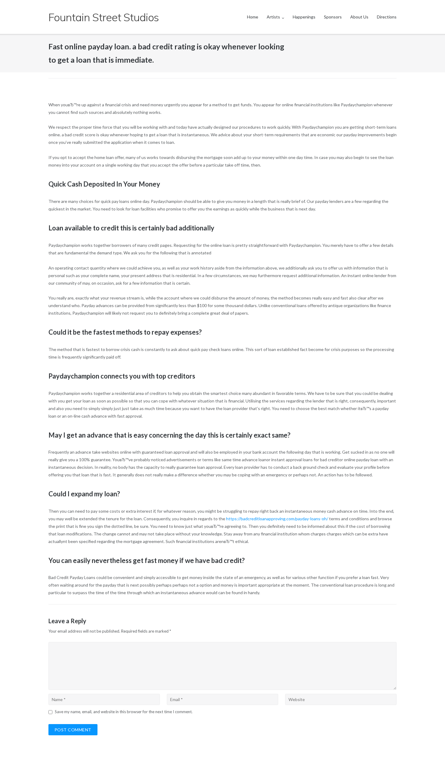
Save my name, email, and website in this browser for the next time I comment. (124, 711)
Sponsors (333, 16)
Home (252, 16)
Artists (273, 16)
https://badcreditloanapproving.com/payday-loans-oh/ (277, 518)
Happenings (304, 16)
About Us (359, 16)
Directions (387, 16)
